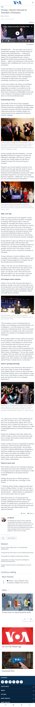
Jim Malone (6, 16)
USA (2, 7)
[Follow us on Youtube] (10, 681)
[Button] (31, 22)
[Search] (29, 705)
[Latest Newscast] (5, 705)
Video (4, 590)
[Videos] (13, 705)
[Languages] (21, 705)
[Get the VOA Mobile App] (17, 636)
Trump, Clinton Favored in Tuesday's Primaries (17, 27)
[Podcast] (21, 681)
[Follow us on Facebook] (2, 681)
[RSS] (17, 681)
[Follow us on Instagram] (13, 681)
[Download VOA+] (17, 660)
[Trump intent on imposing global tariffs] (17, 602)
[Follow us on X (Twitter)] (6, 681)
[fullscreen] (32, 41)
